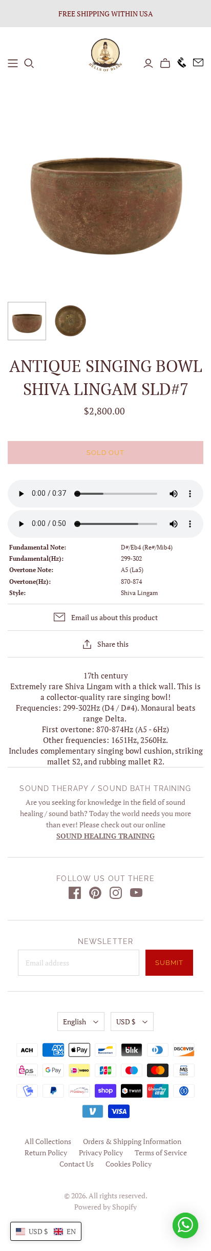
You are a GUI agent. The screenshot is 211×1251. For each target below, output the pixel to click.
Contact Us (76, 1164)
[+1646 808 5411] (179, 63)
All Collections (48, 1141)
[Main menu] (13, 63)
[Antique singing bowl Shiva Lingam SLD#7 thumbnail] (27, 321)
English (74, 1021)
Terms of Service (161, 1152)
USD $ (125, 1021)
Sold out (105, 452)
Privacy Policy (101, 1152)
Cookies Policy (129, 1164)
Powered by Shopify (105, 1207)
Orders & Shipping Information (132, 1141)
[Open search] (29, 63)
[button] (46, 1231)
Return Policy (46, 1152)
